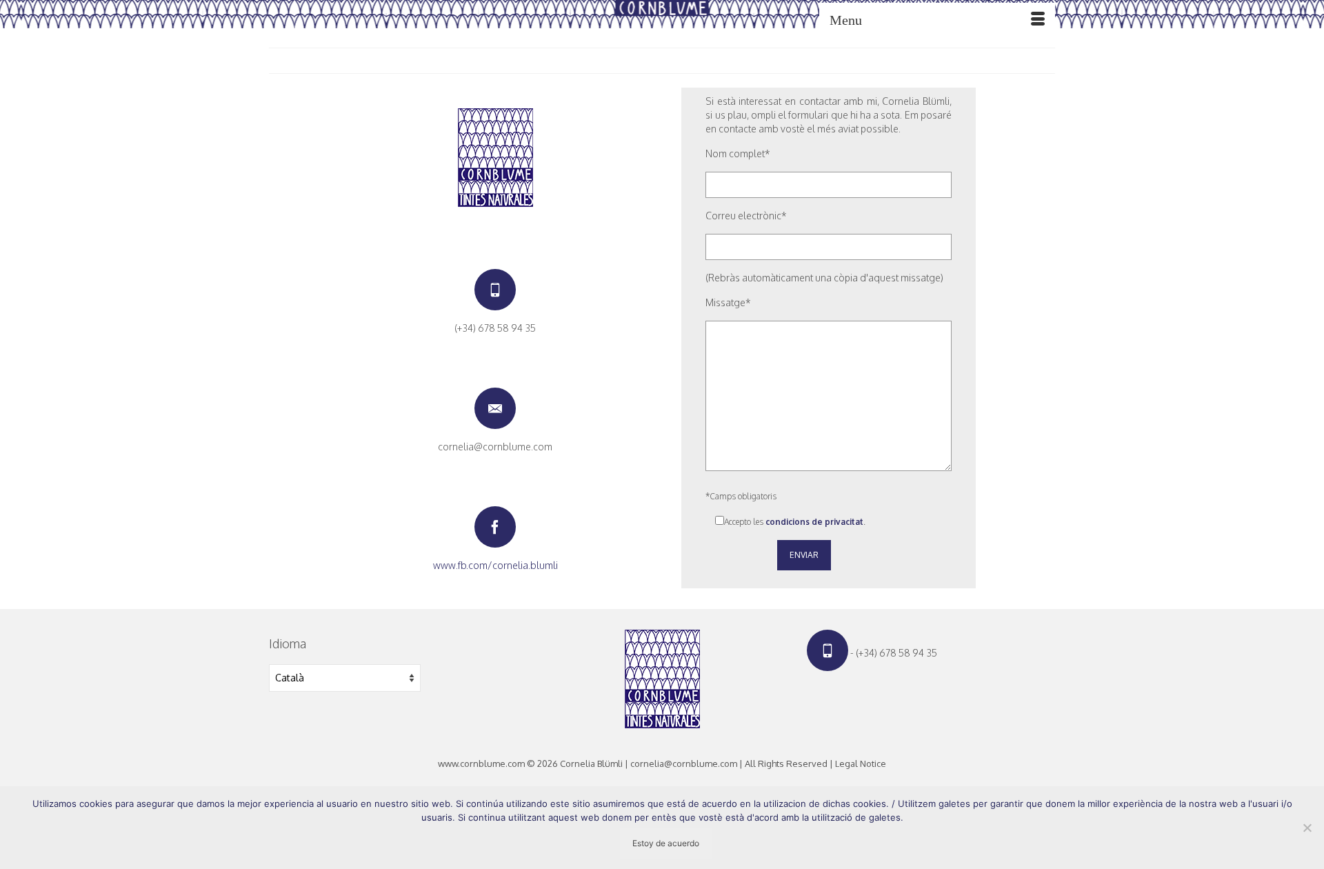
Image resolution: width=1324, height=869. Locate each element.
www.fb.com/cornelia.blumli (495, 565)
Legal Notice (860, 763)
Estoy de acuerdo (665, 843)
